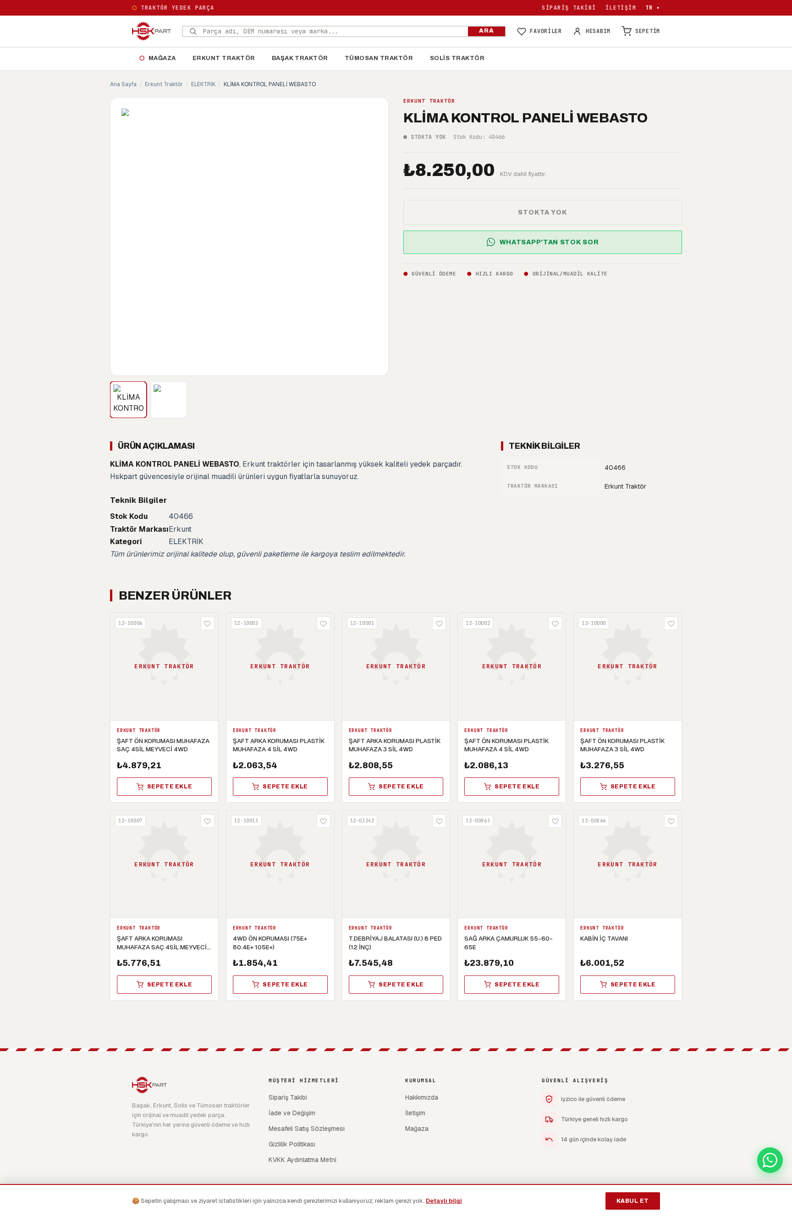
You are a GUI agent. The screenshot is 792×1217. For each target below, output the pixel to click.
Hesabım (598, 31)
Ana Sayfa (123, 84)
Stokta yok (542, 212)
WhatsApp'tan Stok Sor (549, 241)
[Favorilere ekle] (207, 623)
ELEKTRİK (203, 84)
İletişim (621, 7)
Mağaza (157, 58)
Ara (486, 31)
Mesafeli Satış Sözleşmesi (307, 1128)
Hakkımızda (421, 1097)
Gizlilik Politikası (292, 1144)
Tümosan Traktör (379, 58)
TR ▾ (652, 7)
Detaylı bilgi (444, 1201)
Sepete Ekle (169, 786)
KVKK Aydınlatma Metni (302, 1160)
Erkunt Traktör (223, 58)
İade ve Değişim (292, 1113)
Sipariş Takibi (569, 7)
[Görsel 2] (168, 399)
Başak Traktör (300, 58)
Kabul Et (632, 1201)
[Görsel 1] (128, 399)
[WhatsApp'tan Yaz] (770, 1160)
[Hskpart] (151, 31)
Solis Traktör (457, 58)
